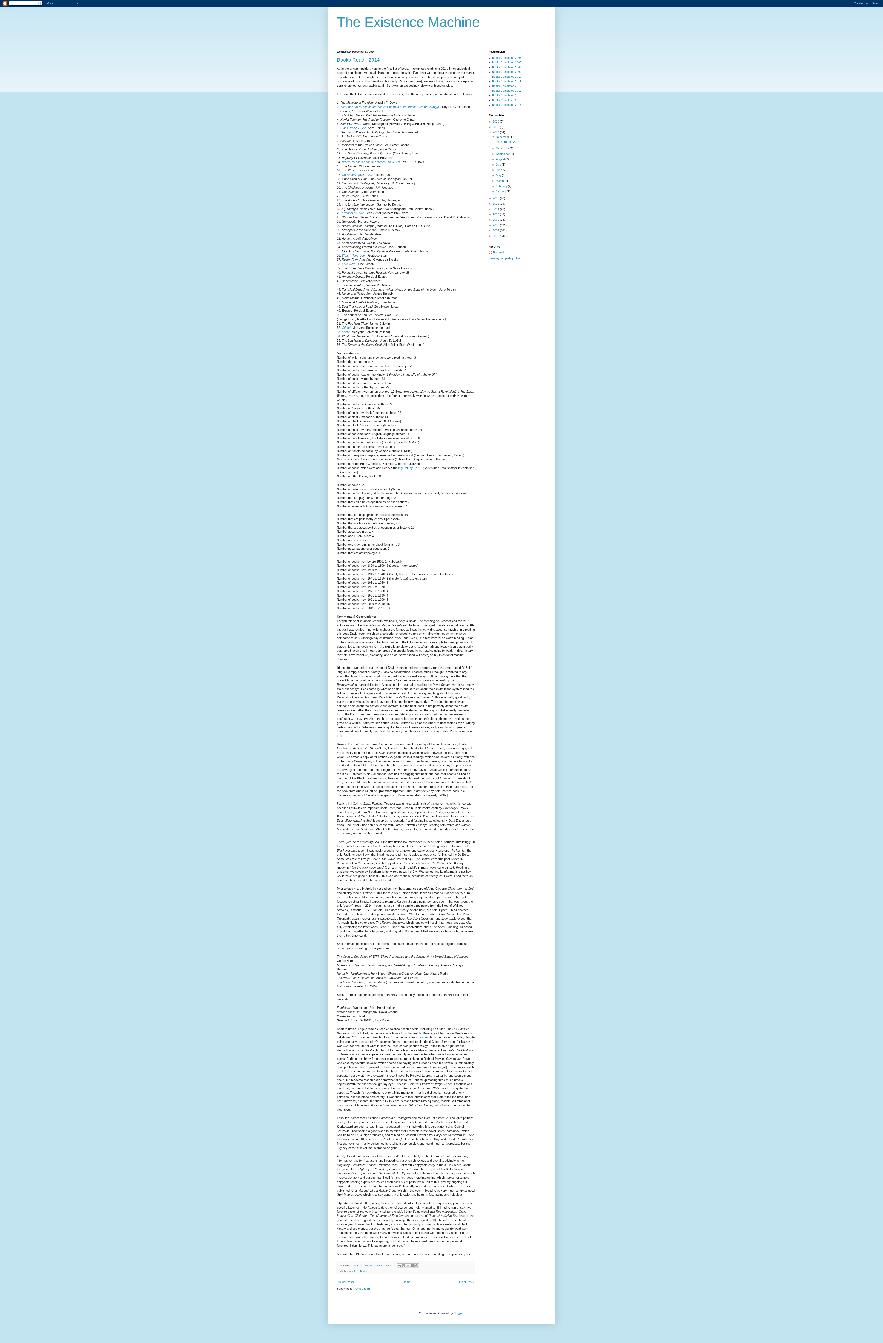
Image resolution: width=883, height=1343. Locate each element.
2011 (496, 209)
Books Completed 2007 (507, 62)
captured (423, 1037)
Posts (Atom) (362, 1288)
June (499, 170)
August (500, 159)
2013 (496, 198)
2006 (496, 236)
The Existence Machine (408, 22)
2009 (496, 219)
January (501, 191)
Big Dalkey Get (408, 468)
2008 (496, 225)
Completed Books (357, 1271)
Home (406, 1282)
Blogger (458, 1313)
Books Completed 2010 (507, 76)
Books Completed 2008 (507, 67)
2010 (496, 214)
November (503, 148)
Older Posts (466, 1282)
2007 (496, 230)
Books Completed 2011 (506, 81)
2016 (496, 121)
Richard (498, 252)
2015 (496, 127)
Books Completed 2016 (507, 104)
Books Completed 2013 (507, 90)
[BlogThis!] (403, 1265)
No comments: (383, 1265)
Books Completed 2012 (507, 86)
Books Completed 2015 (507, 100)
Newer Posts (346, 1282)
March (500, 181)
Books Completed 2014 (507, 95)
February (502, 186)
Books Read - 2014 (358, 60)
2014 (496, 132)
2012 (496, 203)
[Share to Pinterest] (416, 1265)
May (499, 175)
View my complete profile (504, 258)
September (503, 154)
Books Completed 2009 (507, 72)
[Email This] (399, 1265)
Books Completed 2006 (507, 58)
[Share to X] (408, 1265)
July (499, 164)
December (503, 137)
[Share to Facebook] (412, 1265)
